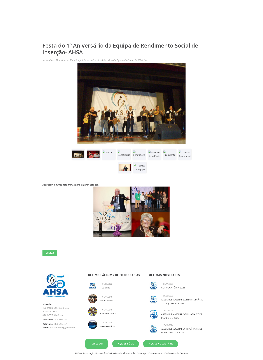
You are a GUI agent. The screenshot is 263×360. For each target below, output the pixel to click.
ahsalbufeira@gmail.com (62, 327)
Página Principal (81, 23)
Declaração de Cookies (176, 353)
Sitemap (141, 353)
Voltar (50, 253)
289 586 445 (60, 319)
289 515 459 (60, 323)
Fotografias (100, 23)
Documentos (155, 353)
